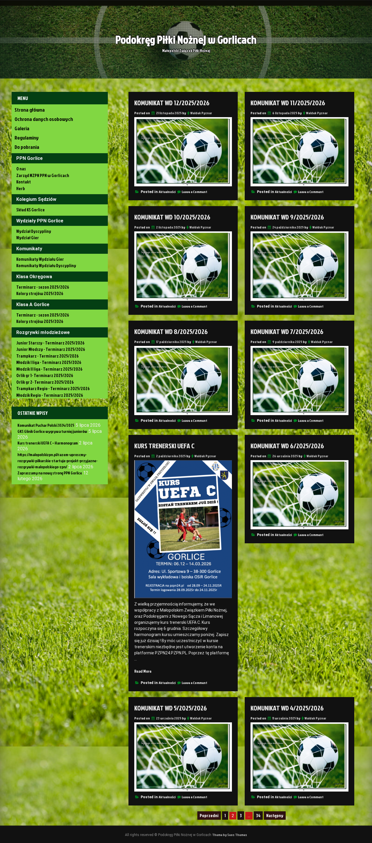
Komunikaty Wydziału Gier (40, 259)
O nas (21, 169)
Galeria (22, 128)
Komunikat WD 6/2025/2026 (287, 446)
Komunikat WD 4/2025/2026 (287, 708)
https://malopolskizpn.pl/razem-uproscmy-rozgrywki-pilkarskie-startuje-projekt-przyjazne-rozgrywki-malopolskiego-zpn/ (57, 460)
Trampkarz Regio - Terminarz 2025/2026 (53, 388)
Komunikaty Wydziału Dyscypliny (46, 265)
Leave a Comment (194, 191)
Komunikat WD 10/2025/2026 (172, 217)
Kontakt (23, 182)
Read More (142, 671)
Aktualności (167, 191)
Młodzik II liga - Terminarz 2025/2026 (49, 369)
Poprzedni (209, 815)
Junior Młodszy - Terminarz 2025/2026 (50, 349)
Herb (20, 188)
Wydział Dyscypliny (33, 231)
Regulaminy (27, 137)
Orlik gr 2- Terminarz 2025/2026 (45, 382)
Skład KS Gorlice (30, 210)
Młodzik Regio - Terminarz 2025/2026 (49, 395)
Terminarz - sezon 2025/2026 (42, 287)
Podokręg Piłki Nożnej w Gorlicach (186, 39)
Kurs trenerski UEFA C (164, 446)
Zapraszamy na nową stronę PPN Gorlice (49, 473)
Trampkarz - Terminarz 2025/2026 (47, 356)
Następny (274, 815)
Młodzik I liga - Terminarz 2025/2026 (48, 362)
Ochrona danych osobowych (44, 119)
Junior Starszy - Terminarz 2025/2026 (50, 343)
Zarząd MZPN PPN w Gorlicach (42, 175)
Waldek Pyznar (201, 112)
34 (258, 815)
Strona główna (30, 109)
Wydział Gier (27, 238)
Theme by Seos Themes (229, 834)
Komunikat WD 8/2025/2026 (171, 331)
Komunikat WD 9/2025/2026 (287, 217)
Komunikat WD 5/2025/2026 (170, 708)
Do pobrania (27, 147)
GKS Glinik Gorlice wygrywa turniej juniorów (52, 431)
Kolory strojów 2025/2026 (39, 293)
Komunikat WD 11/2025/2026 (288, 103)
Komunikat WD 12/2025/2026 (172, 103)
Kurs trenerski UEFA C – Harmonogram (47, 443)
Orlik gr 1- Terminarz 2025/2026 (44, 375)
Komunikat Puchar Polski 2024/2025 (45, 425)
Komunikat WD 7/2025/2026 (287, 331)
